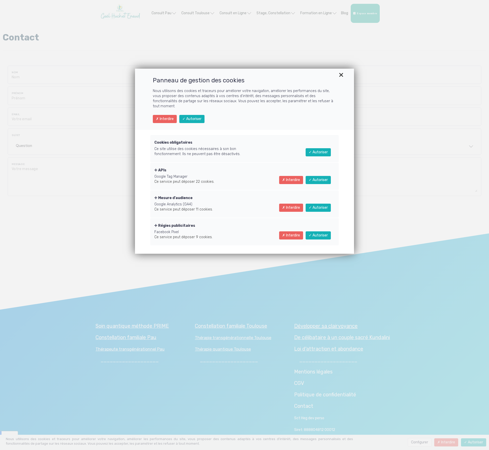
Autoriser (193, 119)
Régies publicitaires (176, 225)
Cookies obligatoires (173, 142)
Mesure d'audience (175, 198)
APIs (161, 170)
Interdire (166, 119)
